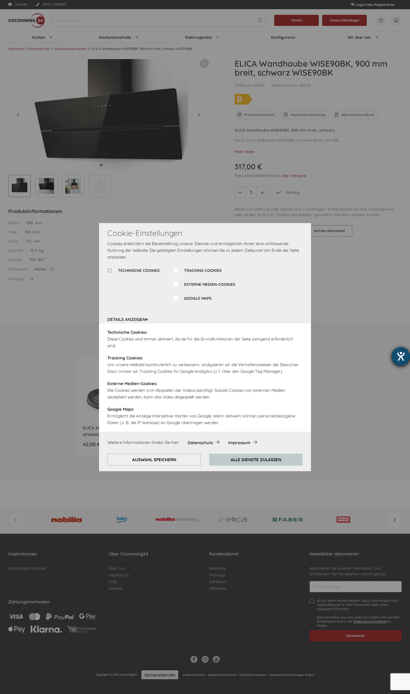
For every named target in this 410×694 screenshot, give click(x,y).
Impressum (239, 442)
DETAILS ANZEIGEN (126, 319)
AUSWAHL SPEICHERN (154, 459)
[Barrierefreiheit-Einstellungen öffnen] (401, 356)
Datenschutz (200, 442)
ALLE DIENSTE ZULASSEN (256, 459)
